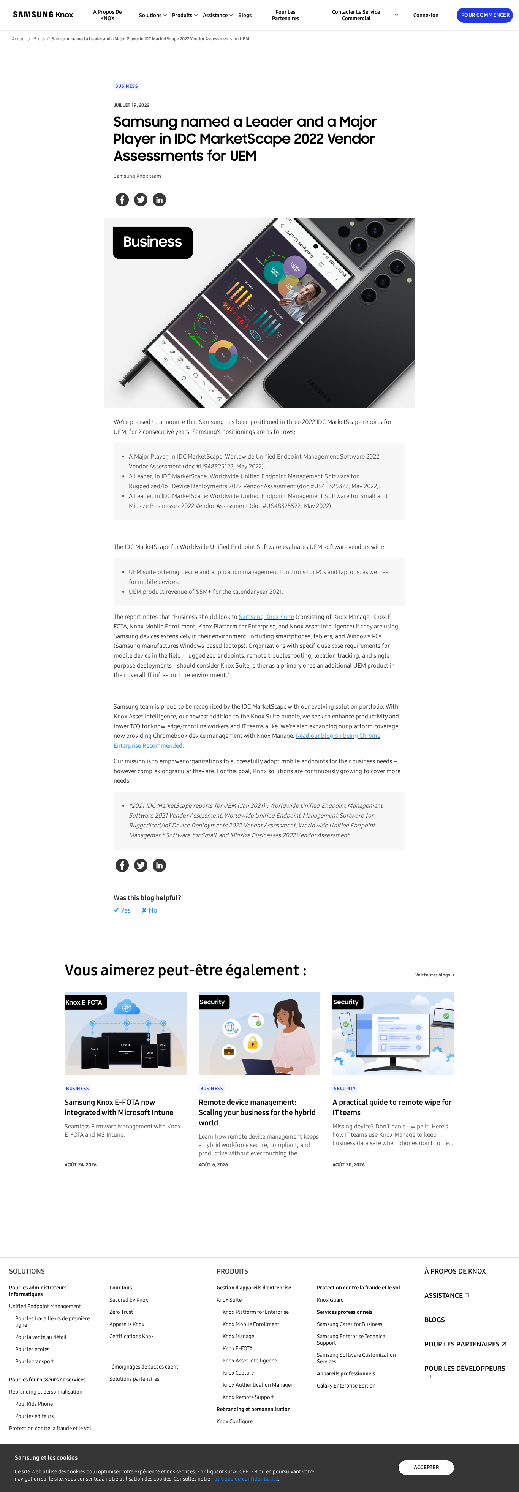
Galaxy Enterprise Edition (346, 1386)
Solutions (27, 1271)
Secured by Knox (128, 1300)
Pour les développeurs (464, 1368)
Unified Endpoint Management (45, 1306)
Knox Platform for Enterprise (256, 1312)
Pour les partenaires (285, 15)
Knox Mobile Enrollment (251, 1324)
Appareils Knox (126, 1324)
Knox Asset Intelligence (250, 1361)
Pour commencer (485, 15)
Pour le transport (34, 1361)
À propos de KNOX (107, 15)
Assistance (443, 1295)
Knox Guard (330, 1300)
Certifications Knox (131, 1336)
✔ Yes (122, 910)
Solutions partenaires (134, 1379)
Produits (232, 1271)
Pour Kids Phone (34, 1404)
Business (126, 86)
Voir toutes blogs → (434, 975)
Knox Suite (229, 1300)
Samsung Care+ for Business (349, 1324)
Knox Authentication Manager (258, 1385)
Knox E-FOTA (238, 1348)
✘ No (149, 910)
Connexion (425, 15)
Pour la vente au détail (40, 1337)
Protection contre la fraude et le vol (50, 1428)
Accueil (19, 38)
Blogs (245, 15)
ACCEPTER (426, 1467)
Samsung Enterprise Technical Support (352, 1339)
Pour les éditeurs (34, 1416)
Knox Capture (238, 1373)
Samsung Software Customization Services (356, 1358)
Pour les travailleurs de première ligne (52, 1321)
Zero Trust (121, 1312)
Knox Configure (235, 1421)
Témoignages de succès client (143, 1367)
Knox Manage (238, 1336)
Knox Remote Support (248, 1397)
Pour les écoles (32, 1349)
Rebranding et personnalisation (45, 1392)
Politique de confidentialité (244, 1479)
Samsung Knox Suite (266, 616)
